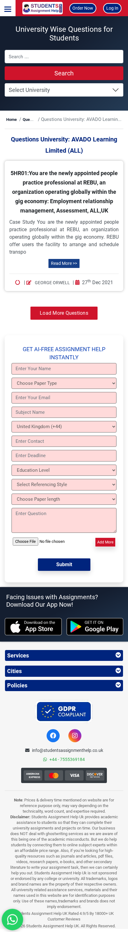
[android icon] (95, 626)
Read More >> (64, 263)
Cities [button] (14, 671)
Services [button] (18, 655)
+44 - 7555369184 (67, 759)
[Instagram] (74, 735)
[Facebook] (53, 735)
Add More (105, 542)
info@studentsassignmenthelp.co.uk (67, 750)
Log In (112, 8)
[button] (8, 8)
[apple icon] (33, 626)
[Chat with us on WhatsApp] (12, 919)
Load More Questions (64, 313)
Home (11, 119)
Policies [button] (17, 685)
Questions (32, 119)
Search (64, 73)
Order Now (82, 8)
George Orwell (52, 282)
